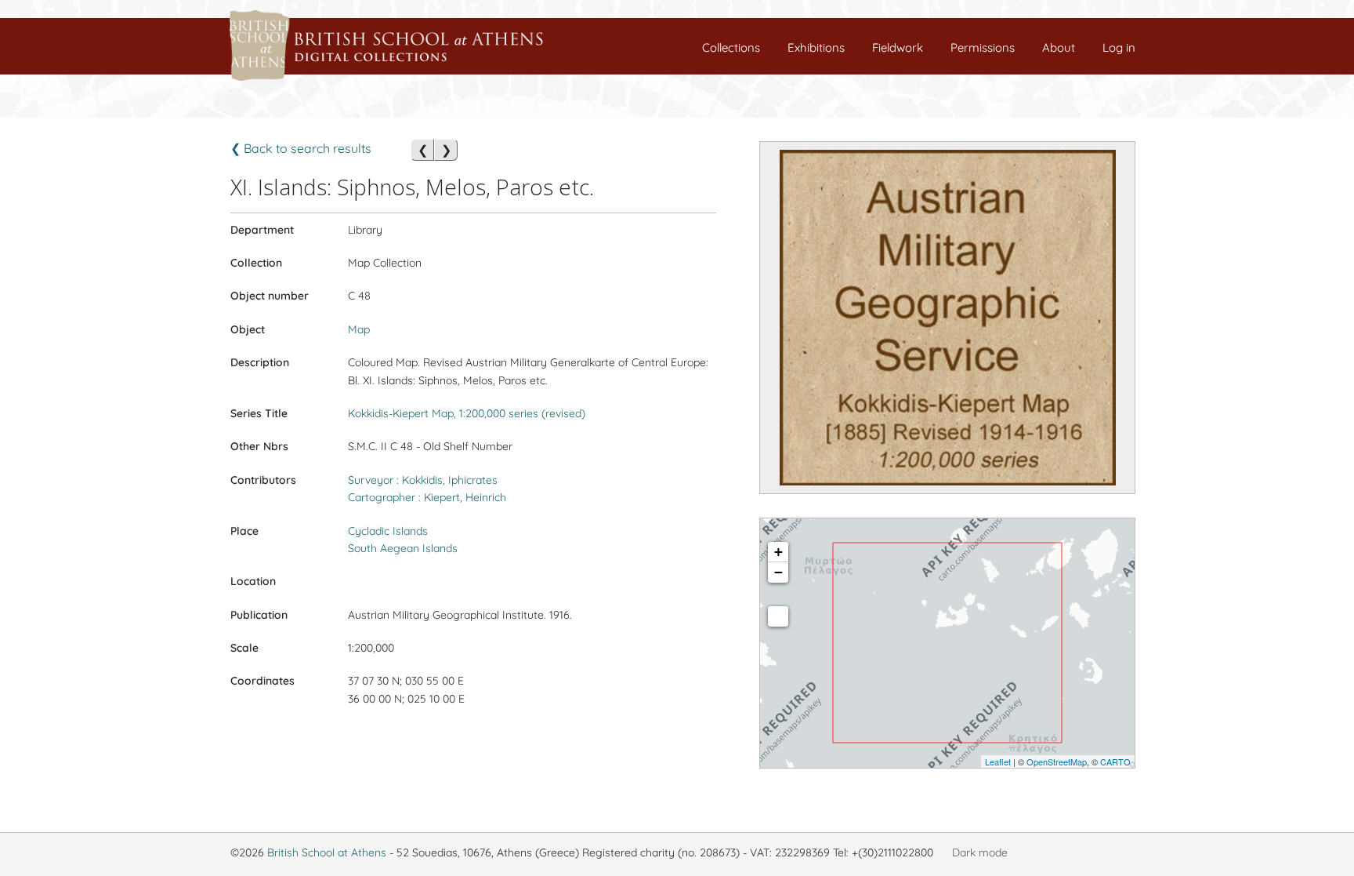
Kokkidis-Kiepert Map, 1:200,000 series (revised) (466, 413)
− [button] (778, 572)
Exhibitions (816, 47)
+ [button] (778, 551)
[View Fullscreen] (778, 616)
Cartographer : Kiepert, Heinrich (427, 497)
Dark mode (980, 852)
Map (359, 329)
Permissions (982, 47)
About (1058, 47)
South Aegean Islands (403, 548)
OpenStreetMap (1056, 761)
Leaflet (998, 761)
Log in (1118, 47)
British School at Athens (326, 852)
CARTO (1115, 761)
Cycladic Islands (388, 531)
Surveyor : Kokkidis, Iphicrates (423, 480)
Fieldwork (897, 47)
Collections (731, 47)
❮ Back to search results (300, 148)
